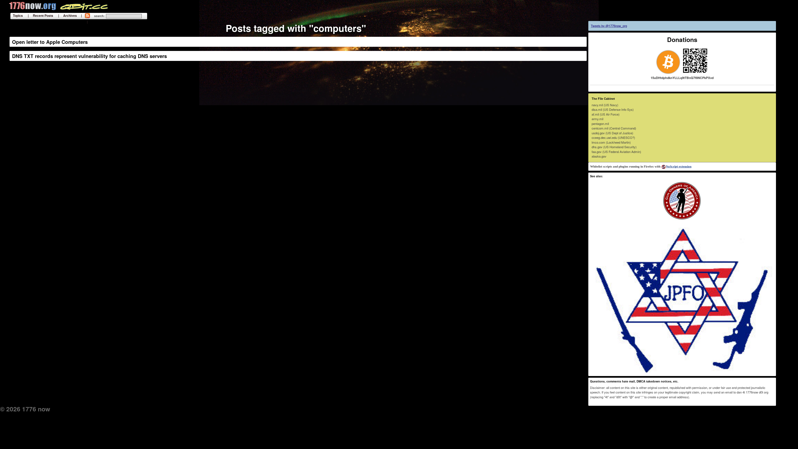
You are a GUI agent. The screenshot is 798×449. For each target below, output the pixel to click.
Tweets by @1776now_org (609, 25)
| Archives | (70, 15)
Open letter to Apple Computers (50, 41)
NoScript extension (678, 166)
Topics (18, 15)
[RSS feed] (87, 16)
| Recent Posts (40, 15)
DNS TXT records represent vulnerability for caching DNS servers (89, 55)
